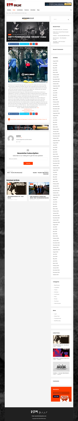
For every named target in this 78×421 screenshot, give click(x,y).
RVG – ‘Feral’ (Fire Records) (14, 172)
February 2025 (56, 101)
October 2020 (55, 220)
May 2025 (55, 95)
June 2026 (55, 65)
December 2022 (56, 161)
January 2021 (56, 213)
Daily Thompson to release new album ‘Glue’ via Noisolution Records (39, 197)
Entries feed (56, 316)
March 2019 (55, 263)
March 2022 (55, 181)
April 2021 (55, 206)
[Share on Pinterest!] (36, 44)
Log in (55, 313)
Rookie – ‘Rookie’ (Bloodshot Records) (40, 173)
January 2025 (56, 104)
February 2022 (56, 183)
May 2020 (55, 231)
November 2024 (56, 108)
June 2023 (55, 147)
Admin (10, 39)
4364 (21, 137)
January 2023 (56, 158)
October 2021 (55, 192)
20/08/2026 (11, 199)
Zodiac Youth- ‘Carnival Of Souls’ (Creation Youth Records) (60, 32)
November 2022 (56, 163)
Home (7, 13)
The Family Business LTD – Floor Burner (60, 29)
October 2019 (55, 247)
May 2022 (55, 176)
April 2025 (55, 97)
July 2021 (55, 199)
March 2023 (55, 154)
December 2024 (56, 106)
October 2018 (55, 274)
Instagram (28, 110)
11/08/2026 (33, 199)
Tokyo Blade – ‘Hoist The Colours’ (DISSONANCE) (59, 42)
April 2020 (55, 233)
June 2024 (55, 120)
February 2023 (56, 156)
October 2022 (55, 165)
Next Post (46, 171)
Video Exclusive (57, 303)
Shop (38, 10)
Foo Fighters (39, 119)
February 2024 (56, 129)
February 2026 (56, 74)
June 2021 (55, 201)
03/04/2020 (15, 39)
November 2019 (56, 245)
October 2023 (55, 138)
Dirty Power (35, 119)
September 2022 (56, 167)
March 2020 (55, 236)
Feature (55, 289)
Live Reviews (20, 10)
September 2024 (56, 113)
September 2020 (56, 222)
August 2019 (55, 251)
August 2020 (55, 224)
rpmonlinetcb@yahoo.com (11, 0)
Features (26, 10)
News (14, 10)
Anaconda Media (13, 119)
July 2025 (55, 90)
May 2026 (55, 67)
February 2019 (56, 265)
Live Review (56, 294)
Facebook (24, 110)
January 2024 (56, 131)
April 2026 (55, 70)
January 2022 (56, 186)
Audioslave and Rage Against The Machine (24, 119)
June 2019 (55, 256)
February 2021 (56, 211)
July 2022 (55, 172)
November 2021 (56, 190)
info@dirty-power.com (28, 111)
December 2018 (56, 270)
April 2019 (55, 261)
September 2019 (56, 249)
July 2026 (55, 63)
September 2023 (56, 140)
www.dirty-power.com (28, 109)
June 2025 (55, 92)
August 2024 (55, 115)
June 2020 (55, 229)
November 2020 (56, 217)
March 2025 (55, 99)
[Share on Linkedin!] (33, 44)
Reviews (9, 10)
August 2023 (55, 142)
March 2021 (55, 208)
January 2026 (56, 76)
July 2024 (55, 117)
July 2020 (55, 226)
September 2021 (56, 195)
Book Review (57, 285)
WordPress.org (57, 320)
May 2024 (55, 122)
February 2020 (56, 238)
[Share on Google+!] (31, 44)
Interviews (32, 10)
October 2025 (55, 83)
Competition (56, 287)
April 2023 (55, 151)
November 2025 (56, 81)
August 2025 (55, 88)
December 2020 (56, 215)
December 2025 (56, 79)
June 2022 (55, 174)
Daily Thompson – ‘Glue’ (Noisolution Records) (59, 38)
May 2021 (55, 204)
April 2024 (55, 124)
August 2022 (55, 170)
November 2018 (56, 272)
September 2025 (56, 86)
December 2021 (56, 188)
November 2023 (56, 136)
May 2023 (55, 149)
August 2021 (55, 197)
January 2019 (56, 267)
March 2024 (55, 126)
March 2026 (55, 72)
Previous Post (10, 171)
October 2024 (55, 111)
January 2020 (56, 240)
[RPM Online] (13, 5)
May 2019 (55, 258)
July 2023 (55, 145)
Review (55, 298)
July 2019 (55, 254)
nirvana (43, 119)
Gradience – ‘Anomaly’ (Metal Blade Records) (61, 35)
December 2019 (56, 242)
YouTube (32, 110)
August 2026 (55, 61)
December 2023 (56, 133)
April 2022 (55, 179)
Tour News (56, 301)
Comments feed (57, 318)
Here (38, 107)
